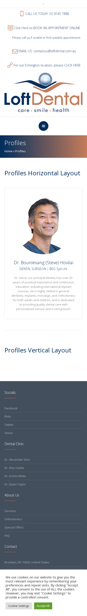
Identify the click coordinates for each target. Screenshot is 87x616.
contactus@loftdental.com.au (54, 51)
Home (8, 151)
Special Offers (14, 527)
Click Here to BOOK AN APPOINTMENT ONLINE (47, 28)
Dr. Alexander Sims (17, 460)
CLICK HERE (72, 65)
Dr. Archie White (15, 476)
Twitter (9, 425)
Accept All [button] (43, 606)
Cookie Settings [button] (18, 606)
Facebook (11, 408)
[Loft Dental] (43, 92)
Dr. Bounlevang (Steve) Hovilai (43, 263)
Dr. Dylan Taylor (15, 484)
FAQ (7, 536)
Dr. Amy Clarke (14, 468)
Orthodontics (13, 519)
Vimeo (8, 433)
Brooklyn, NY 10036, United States (27, 562)
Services (10, 511)
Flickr (7, 416)
